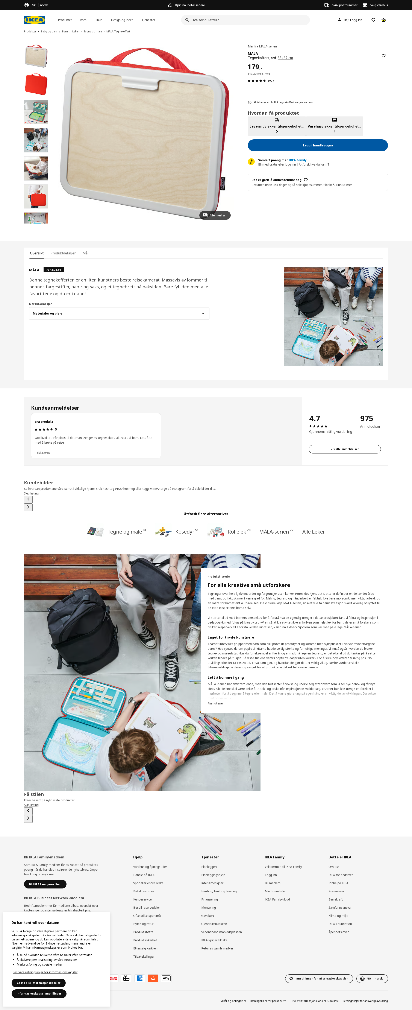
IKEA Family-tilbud (277, 899)
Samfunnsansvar (340, 907)
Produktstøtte (143, 932)
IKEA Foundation (340, 924)
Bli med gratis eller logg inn (277, 164)
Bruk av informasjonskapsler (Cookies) (314, 1001)
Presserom (336, 891)
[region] (144, 133)
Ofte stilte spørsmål (147, 916)
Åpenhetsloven (339, 932)
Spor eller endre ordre (148, 883)
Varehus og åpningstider (150, 867)
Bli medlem (272, 883)
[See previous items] (28, 499)
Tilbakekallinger (143, 956)
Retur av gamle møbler (217, 948)
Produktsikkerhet (145, 940)
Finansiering (209, 899)
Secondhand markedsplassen (221, 932)
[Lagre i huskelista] (383, 55)
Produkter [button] (65, 20)
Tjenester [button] (148, 20)
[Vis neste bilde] (225, 133)
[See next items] (28, 507)
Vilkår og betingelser (233, 1001)
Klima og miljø (338, 916)
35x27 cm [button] (285, 58)
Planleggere (209, 867)
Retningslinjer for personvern (268, 1001)
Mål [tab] (86, 253)
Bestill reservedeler (146, 907)
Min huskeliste (275, 891)
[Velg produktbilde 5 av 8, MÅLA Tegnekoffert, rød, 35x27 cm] (36, 168)
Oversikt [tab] (37, 253)
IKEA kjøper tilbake (214, 940)
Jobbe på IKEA (338, 883)
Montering (208, 907)
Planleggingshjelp (213, 875)
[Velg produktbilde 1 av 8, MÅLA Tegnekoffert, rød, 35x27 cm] (36, 56)
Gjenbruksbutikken (214, 924)
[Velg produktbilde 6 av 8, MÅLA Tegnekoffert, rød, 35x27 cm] (36, 196)
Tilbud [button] (98, 20)
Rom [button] (83, 20)
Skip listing (31, 493)
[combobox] (244, 20)
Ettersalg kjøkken (145, 948)
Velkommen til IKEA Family (283, 867)
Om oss (334, 867)
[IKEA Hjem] (34, 20)
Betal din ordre (143, 891)
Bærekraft (336, 899)
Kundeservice (142, 899)
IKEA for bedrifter (341, 875)
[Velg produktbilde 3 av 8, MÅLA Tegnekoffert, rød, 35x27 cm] (36, 112)
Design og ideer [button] (122, 20)
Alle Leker (313, 531)
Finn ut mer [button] (344, 185)
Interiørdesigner (212, 883)
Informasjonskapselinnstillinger (39, 993)
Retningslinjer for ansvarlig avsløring (365, 1001)
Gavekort (207, 916)
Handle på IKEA (143, 875)
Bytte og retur (143, 924)
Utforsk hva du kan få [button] (314, 164)
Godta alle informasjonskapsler (39, 983)
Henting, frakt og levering (219, 891)
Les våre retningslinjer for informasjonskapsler (45, 972)
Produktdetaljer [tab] (63, 253)
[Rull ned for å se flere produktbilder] (36, 223)
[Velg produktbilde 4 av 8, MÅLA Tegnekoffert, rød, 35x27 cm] (36, 140)
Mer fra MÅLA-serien (262, 46)
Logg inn (271, 875)
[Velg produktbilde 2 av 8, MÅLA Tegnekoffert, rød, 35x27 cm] (36, 84)
